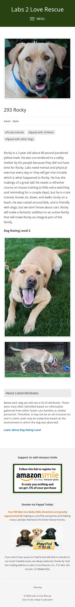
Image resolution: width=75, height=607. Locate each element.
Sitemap (37, 587)
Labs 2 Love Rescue (37, 9)
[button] (37, 19)
